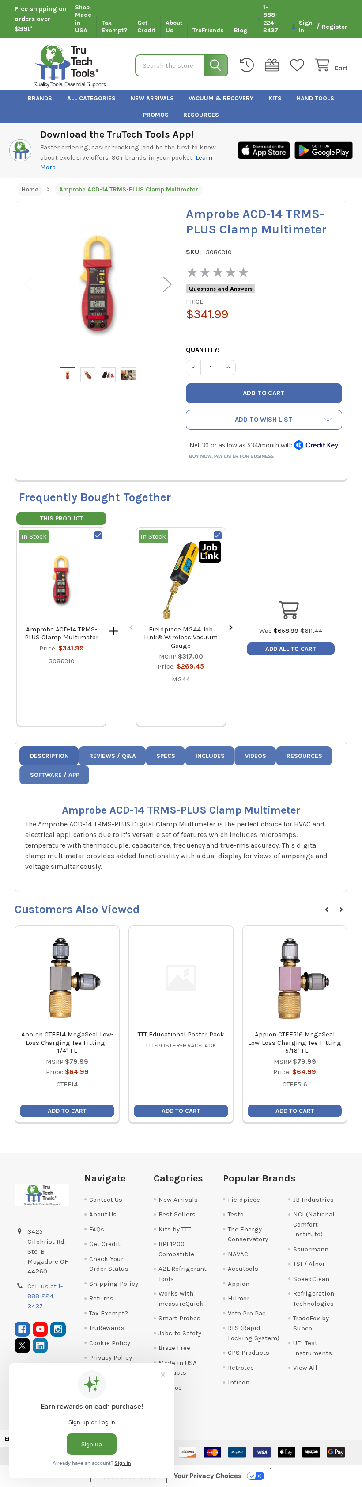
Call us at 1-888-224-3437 (45, 1296)
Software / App (54, 775)
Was (278, 631)
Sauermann (310, 1249)
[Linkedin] (40, 1345)
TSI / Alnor (309, 1264)
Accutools (243, 1269)
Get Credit (146, 26)
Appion (238, 1284)
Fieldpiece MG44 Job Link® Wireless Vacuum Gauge (181, 637)
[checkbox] (98, 535)
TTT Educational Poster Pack (181, 1034)
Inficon (238, 1382)
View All (305, 1368)
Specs (165, 756)
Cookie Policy (109, 1343)
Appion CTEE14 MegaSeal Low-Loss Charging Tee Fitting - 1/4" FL (67, 1042)
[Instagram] (58, 1329)
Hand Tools (315, 98)
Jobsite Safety (179, 1333)
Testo (236, 1214)
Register (334, 27)
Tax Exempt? (114, 26)
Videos (255, 756)
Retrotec (241, 1368)
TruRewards (106, 1328)
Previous (29, 284)
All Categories (91, 98)
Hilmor (238, 1298)
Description (49, 756)
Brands (40, 98)
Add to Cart (67, 1111)
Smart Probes (179, 1318)
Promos (156, 115)
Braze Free (174, 1348)
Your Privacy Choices (207, 1476)
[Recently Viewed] (248, 65)
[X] (22, 1345)
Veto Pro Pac (247, 1313)
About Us (174, 26)
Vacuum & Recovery (221, 98)
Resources (201, 115)
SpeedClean (311, 1279)
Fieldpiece (244, 1200)
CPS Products (248, 1353)
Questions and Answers (221, 289)
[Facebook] (22, 1329)
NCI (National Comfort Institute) (314, 1224)
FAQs (96, 1229)
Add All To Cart (290, 649)
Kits (275, 98)
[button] (264, 420)
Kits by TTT (174, 1229)
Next (167, 284)
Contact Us (105, 1200)
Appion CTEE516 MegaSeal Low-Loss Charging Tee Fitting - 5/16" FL (294, 1042)
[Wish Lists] (299, 65)
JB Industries (313, 1200)
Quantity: (202, 350)
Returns (101, 1298)
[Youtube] (40, 1329)
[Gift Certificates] (274, 65)
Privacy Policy (110, 1357)
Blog (241, 30)
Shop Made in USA (83, 19)
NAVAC (238, 1254)
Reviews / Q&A (112, 756)
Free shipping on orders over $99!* (41, 19)
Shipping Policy (113, 1284)
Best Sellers (177, 1214)
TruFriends (208, 30)
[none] (98, 284)
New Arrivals (152, 98)
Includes (210, 756)
